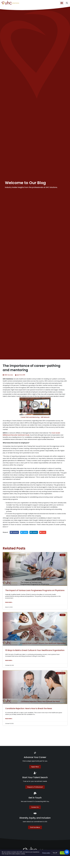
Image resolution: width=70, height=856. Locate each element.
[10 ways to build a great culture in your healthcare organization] (35, 629)
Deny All (55, 853)
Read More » (9, 602)
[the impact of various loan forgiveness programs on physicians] (35, 569)
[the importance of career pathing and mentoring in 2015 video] (35, 406)
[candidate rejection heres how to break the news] (35, 687)
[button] (62, 3)
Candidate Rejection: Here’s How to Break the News (28, 708)
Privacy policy (46, 853)
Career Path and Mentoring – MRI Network (35, 417)
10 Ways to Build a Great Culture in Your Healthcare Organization (34, 650)
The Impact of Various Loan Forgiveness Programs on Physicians (34, 590)
